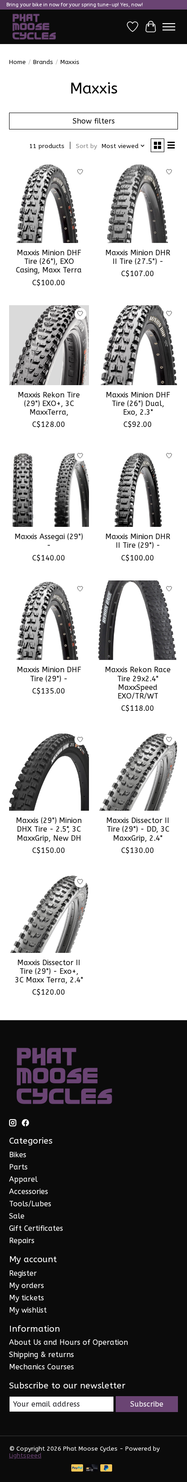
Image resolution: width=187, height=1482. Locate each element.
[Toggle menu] (169, 27)
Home (17, 62)
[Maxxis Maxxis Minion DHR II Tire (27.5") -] (138, 203)
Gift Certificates (36, 1228)
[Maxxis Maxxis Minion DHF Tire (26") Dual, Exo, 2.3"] (138, 345)
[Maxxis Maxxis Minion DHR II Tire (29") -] (138, 487)
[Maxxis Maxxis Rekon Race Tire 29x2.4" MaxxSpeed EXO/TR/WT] (138, 620)
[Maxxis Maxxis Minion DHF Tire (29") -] (49, 620)
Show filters (94, 121)
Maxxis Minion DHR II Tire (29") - (137, 541)
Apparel (23, 1179)
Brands (43, 62)
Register (23, 1273)
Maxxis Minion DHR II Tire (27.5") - (137, 257)
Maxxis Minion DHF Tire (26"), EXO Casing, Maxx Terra (49, 261)
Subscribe (146, 1404)
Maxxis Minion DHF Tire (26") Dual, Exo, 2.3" (138, 403)
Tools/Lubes (30, 1203)
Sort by (86, 146)
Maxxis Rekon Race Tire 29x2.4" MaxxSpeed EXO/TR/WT (138, 682)
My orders (26, 1285)
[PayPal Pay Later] (106, 1468)
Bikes (17, 1154)
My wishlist (28, 1310)
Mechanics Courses (41, 1367)
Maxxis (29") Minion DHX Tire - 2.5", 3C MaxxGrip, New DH (49, 829)
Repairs (21, 1240)
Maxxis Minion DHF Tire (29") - (49, 674)
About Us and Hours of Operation (68, 1342)
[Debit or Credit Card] (92, 1468)
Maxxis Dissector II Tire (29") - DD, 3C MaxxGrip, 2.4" (137, 829)
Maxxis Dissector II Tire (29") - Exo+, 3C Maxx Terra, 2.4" (49, 971)
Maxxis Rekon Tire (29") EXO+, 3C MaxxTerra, (49, 403)
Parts (18, 1167)
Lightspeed (25, 1455)
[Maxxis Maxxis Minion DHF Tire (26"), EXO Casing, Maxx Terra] (49, 203)
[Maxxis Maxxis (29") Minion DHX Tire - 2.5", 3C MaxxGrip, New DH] (49, 771)
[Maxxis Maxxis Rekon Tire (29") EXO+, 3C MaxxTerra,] (49, 345)
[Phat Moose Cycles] (34, 26)
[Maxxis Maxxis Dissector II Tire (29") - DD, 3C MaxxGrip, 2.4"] (138, 771)
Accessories (28, 1191)
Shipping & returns (41, 1354)
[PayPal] (77, 1468)
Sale (17, 1216)
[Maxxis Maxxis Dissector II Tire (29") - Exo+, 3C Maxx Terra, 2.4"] (49, 913)
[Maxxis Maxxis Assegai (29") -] (49, 487)
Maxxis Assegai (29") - (49, 541)
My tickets (26, 1298)
